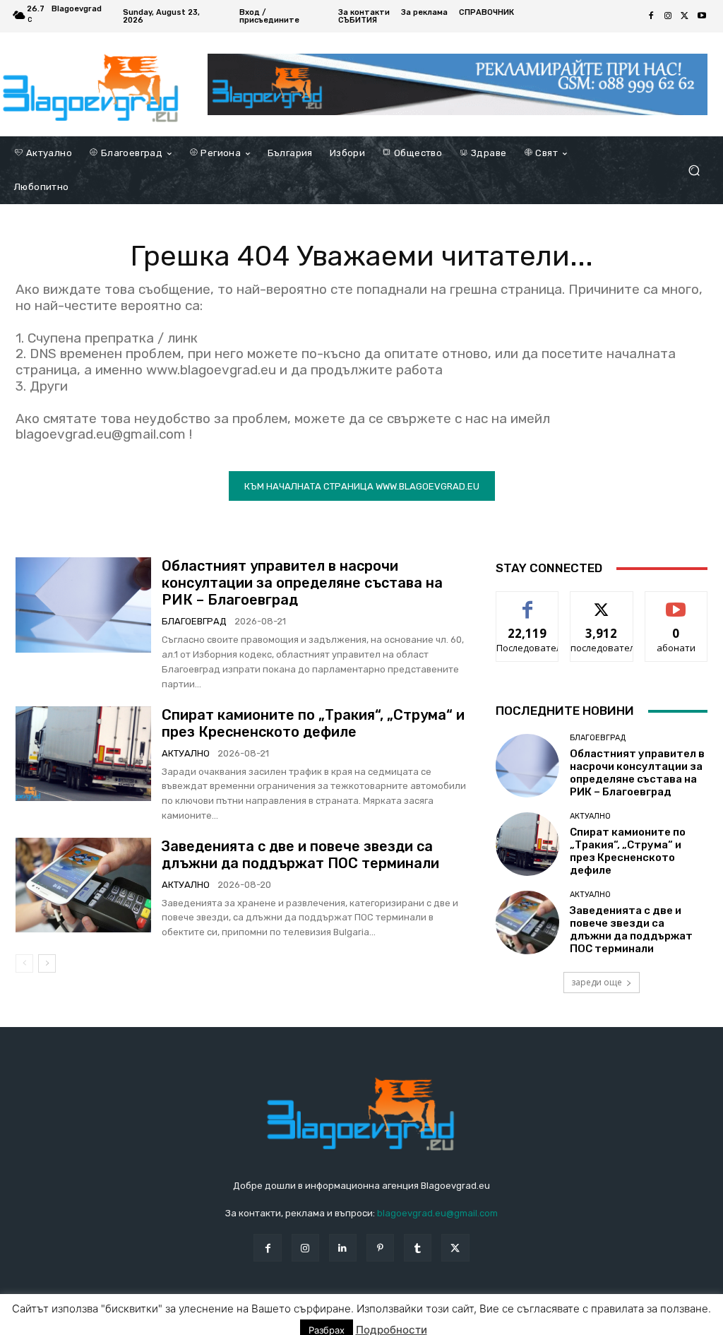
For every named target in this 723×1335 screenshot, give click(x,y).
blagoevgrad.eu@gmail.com (437, 1213)
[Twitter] (684, 16)
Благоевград (194, 621)
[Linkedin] (343, 1248)
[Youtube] (701, 16)
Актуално (186, 753)
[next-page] (47, 963)
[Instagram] (667, 16)
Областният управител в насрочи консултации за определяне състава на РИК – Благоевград (302, 582)
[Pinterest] (380, 1248)
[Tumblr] (417, 1248)
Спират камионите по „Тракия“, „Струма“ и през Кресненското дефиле (313, 723)
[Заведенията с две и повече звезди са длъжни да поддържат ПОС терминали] (83, 885)
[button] (693, 170)
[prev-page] (24, 963)
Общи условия (183, 1322)
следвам (601, 602)
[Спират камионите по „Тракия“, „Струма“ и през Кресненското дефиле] (83, 753)
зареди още (596, 982)
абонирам (676, 602)
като (527, 602)
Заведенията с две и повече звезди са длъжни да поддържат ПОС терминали (300, 855)
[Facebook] (651, 16)
